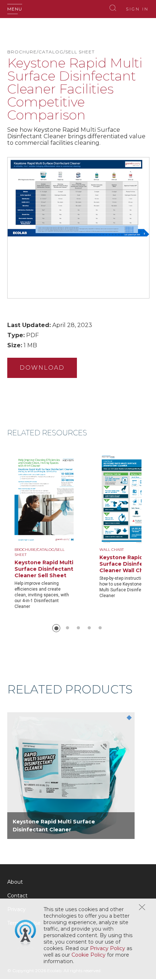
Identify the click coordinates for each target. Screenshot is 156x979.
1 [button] (56, 628)
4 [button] (89, 628)
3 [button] (78, 628)
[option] (57, 531)
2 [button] (67, 628)
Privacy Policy (107, 948)
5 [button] (100, 628)
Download (42, 367)
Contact (17, 895)
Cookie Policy (88, 955)
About (15, 882)
